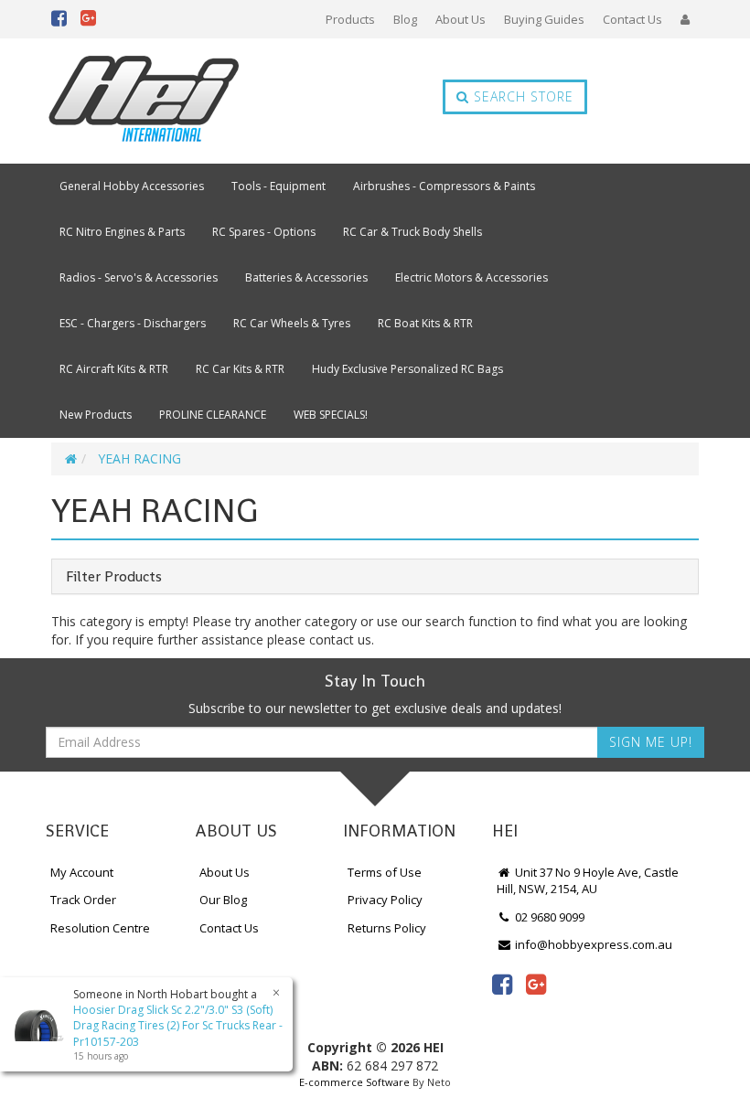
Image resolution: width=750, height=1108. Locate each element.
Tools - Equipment (278, 186)
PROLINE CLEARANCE (212, 414)
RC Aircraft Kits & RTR (113, 369)
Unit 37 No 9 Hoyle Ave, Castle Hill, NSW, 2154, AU (588, 881)
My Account (81, 872)
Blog (405, 19)
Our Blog (223, 899)
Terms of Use (385, 872)
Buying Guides (544, 19)
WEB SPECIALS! (331, 414)
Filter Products (114, 577)
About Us (460, 19)
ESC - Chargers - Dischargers (132, 323)
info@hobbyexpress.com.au (592, 944)
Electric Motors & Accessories (471, 277)
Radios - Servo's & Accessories (138, 277)
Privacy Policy (385, 899)
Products (350, 19)
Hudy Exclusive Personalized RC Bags (407, 369)
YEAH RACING (139, 458)
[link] (502, 983)
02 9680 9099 (548, 917)
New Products (95, 414)
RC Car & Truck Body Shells (412, 232)
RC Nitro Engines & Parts (122, 232)
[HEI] (144, 101)
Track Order (83, 899)
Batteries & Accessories (306, 277)
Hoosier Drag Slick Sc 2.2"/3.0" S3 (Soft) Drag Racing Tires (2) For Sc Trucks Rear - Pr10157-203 (178, 1025)
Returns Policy (387, 928)
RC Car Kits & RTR (240, 369)
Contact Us (632, 19)
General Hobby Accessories (131, 186)
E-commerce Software (354, 1082)
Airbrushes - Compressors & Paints (444, 186)
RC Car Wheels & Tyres (291, 323)
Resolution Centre (100, 928)
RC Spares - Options (264, 232)
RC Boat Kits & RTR (425, 323)
